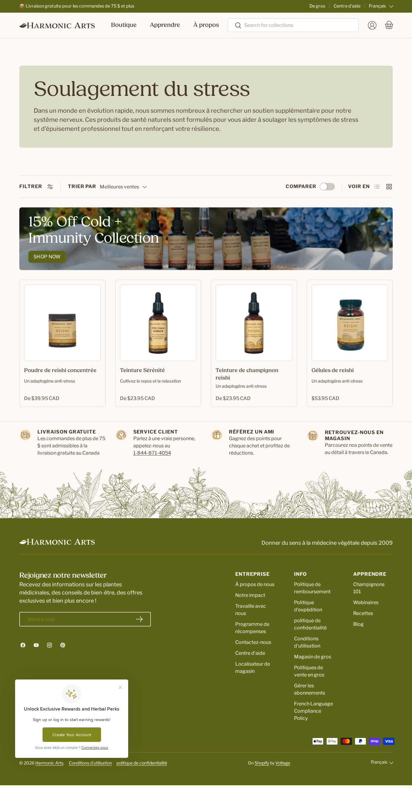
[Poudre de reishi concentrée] (62, 323)
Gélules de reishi (333, 371)
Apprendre (165, 25)
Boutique (124, 25)
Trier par (82, 186)
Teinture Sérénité (142, 371)
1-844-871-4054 (152, 453)
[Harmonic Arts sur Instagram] (49, 645)
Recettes (363, 613)
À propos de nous (254, 584)
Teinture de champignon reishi (247, 374)
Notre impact (250, 595)
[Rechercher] (235, 26)
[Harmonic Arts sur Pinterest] (62, 645)
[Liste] (377, 187)
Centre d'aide (347, 6)
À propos (206, 25)
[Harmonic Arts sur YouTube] (36, 645)
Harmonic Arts (49, 762)
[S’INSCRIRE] (139, 619)
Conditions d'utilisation (90, 762)
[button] (389, 25)
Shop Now (47, 257)
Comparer (301, 186)
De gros (317, 6)
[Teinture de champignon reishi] (254, 323)
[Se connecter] (372, 25)
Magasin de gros (312, 657)
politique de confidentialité (141, 762)
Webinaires (366, 602)
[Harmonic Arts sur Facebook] (23, 645)
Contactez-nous (253, 642)
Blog (358, 624)
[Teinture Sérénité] (158, 323)
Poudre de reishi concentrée (60, 371)
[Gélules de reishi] (350, 323)
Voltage (282, 762)
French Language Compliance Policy (313, 711)
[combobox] (293, 25)
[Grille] (389, 187)
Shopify (262, 762)
